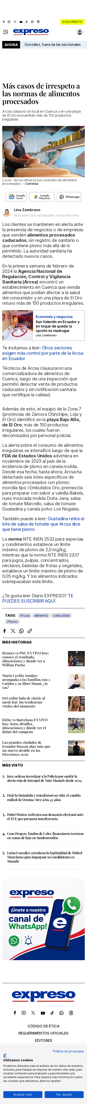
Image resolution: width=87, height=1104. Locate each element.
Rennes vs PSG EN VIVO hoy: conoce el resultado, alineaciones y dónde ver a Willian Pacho (25, 659)
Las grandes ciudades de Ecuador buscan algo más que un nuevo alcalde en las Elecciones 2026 (26, 748)
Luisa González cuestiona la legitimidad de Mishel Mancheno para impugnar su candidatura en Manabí (44, 856)
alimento (41, 615)
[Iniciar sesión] (80, 32)
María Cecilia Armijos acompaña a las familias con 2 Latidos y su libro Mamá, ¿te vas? (26, 681)
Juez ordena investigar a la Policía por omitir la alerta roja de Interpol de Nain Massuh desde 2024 (44, 778)
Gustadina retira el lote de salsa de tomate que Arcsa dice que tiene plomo (43, 524)
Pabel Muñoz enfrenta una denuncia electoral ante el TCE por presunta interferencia (45, 816)
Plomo (12, 621)
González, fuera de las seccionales (53, 44)
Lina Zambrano (27, 210)
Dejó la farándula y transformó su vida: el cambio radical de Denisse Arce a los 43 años (44, 797)
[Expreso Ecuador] (43, 1000)
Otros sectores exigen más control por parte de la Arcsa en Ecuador (42, 353)
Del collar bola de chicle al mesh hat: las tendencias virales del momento (23, 702)
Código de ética (44, 1026)
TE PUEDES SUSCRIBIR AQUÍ (37, 598)
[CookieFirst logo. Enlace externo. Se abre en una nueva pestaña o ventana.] (5, 1056)
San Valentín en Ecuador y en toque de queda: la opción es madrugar (58, 326)
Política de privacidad (68, 1051)
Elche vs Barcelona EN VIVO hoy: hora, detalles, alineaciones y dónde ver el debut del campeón (25, 725)
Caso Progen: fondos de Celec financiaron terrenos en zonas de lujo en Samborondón (45, 835)
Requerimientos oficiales (43, 1033)
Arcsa (24, 615)
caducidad (61, 615)
